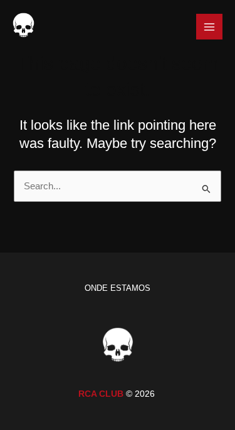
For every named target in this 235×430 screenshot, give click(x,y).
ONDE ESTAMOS (117, 288)
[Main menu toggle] (209, 27)
